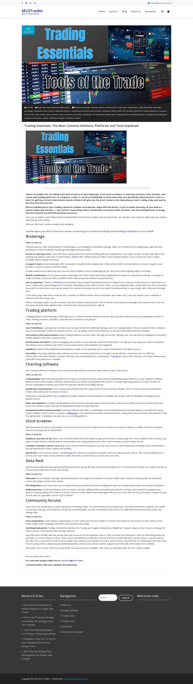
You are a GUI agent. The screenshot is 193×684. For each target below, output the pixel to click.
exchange (157, 107)
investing (75, 111)
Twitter (46, 118)
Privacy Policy (68, 621)
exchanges (28, 111)
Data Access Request (72, 631)
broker (77, 107)
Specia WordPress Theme (76, 678)
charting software (97, 107)
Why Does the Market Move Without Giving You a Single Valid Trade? (37, 608)
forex (45, 111)
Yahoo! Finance (55, 441)
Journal (113, 11)
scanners (163, 111)
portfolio (130, 111)
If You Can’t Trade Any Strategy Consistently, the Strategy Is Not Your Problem (38, 621)
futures (51, 111)
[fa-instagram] (30, 3)
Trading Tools (64, 107)
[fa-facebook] (22, 3)
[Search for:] (107, 597)
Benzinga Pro (70, 452)
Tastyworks (87, 114)
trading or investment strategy (96, 246)
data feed (148, 107)
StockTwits (77, 114)
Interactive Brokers (63, 111)
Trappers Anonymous (33, 118)
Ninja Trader (117, 111)
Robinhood (153, 111)
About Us (136, 11)
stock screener (52, 114)
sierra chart (29, 114)
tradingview (162, 114)
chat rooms (122, 107)
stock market (40, 114)
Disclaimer (150, 11)
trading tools (151, 114)
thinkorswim (111, 114)
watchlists (70, 118)
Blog (124, 11)
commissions (133, 107)
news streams (96, 111)
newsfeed (107, 111)
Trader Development (49, 107)
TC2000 (62, 396)
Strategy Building (70, 610)
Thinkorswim (77, 256)
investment (84, 111)
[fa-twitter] (26, 3)
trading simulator (138, 114)
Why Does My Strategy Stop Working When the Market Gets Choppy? (37, 655)
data (141, 107)
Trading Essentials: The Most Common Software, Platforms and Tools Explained (81, 126)
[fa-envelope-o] (35, 3)
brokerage (85, 107)
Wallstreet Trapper (57, 118)
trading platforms (123, 114)
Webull (77, 118)
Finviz (43, 441)
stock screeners (65, 114)
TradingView (115, 356)
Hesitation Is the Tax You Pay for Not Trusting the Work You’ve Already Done (39, 642)
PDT (124, 111)
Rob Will (29, 107)
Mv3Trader (32, 10)
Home (102, 11)
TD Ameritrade (99, 114)
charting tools (111, 107)
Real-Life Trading (141, 111)
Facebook (38, 111)
